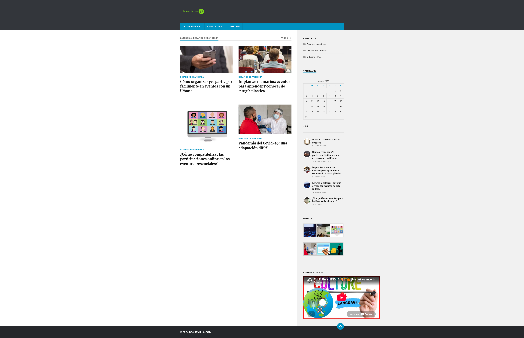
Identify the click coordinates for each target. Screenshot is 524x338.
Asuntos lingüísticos (316, 44)
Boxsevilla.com (200, 332)
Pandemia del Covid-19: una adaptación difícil (263, 145)
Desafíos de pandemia (192, 77)
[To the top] (340, 326)
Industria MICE (314, 56)
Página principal (192, 26)
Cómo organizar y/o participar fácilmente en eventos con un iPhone (206, 86)
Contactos (234, 26)
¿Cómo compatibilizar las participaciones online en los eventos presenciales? (205, 159)
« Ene (305, 126)
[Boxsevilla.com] (262, 11)
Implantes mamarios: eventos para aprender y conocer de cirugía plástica (264, 86)
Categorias (213, 26)
